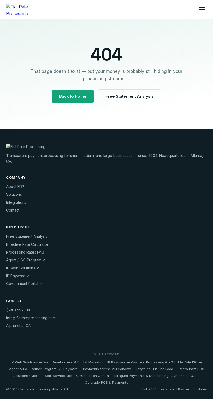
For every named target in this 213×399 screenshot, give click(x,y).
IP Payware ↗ (18, 276)
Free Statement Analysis (130, 96)
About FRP (15, 186)
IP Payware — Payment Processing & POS (141, 362)
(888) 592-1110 (18, 310)
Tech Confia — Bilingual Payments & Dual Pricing (129, 376)
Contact (12, 210)
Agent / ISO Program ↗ (25, 260)
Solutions (14, 194)
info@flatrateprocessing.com (31, 318)
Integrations (16, 202)
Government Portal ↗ (24, 283)
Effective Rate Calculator (27, 244)
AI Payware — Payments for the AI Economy (95, 369)
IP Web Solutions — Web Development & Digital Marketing (57, 362)
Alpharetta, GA (18, 325)
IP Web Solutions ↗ (22, 268)
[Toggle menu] (202, 9)
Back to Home (72, 96)
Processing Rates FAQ (25, 252)
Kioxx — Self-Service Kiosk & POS (58, 376)
